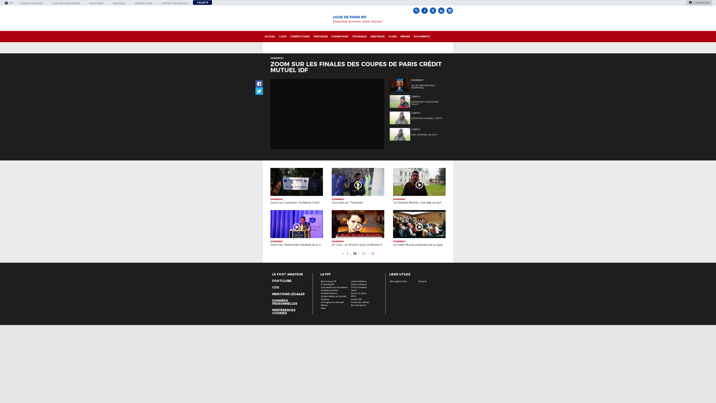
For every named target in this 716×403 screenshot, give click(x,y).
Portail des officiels (175, 3)
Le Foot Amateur (287, 274)
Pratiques (320, 36)
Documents (422, 36)
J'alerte (202, 2)
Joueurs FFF (356, 299)
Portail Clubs (143, 3)
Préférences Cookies (283, 312)
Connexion (701, 2)
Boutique (119, 3)
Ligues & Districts (31, 3)
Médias (405, 36)
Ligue (283, 36)
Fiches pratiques (359, 284)
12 (372, 253)
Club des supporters (66, 3)
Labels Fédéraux (359, 281)
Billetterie (96, 3)
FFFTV (353, 296)
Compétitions (300, 36)
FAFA (323, 308)
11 (363, 253)
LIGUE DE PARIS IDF (350, 17)
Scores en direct (358, 293)
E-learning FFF (327, 284)
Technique (359, 36)
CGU (275, 287)
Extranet (422, 281)
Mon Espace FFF (328, 281)
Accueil (270, 36)
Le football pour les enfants (334, 287)
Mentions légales (288, 294)
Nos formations (358, 305)
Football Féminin (329, 293)
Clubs (392, 36)
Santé (354, 290)
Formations (340, 36)
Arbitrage (377, 36)
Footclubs (281, 280)
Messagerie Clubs (398, 281)
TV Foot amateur (359, 287)
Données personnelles (284, 302)
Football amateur (329, 290)
